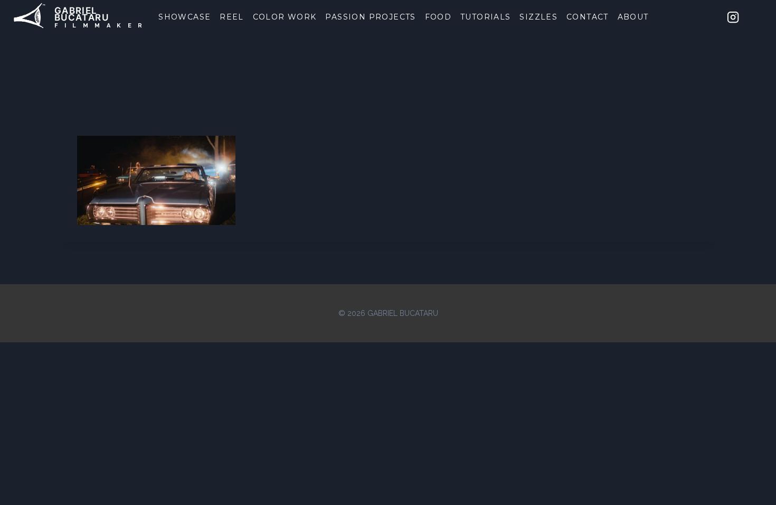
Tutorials (485, 17)
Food (438, 17)
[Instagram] (733, 17)
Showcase (184, 17)
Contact (587, 17)
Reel (232, 17)
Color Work (285, 17)
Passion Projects (370, 17)
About (633, 17)
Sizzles (538, 17)
